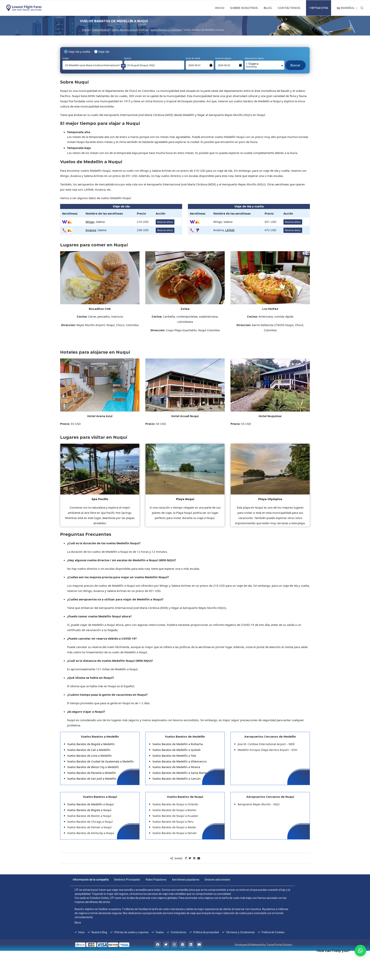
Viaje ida (103, 51)
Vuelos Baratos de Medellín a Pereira (176, 767)
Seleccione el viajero (254, 58)
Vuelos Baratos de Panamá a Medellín (91, 773)
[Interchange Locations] (123, 65)
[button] (360, 950)
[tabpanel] (182, 911)
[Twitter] (166, 944)
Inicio (219, 8)
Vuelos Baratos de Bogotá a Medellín (91, 744)
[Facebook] (158, 944)
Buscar (295, 63)
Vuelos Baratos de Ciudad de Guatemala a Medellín (100, 761)
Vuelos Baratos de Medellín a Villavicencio (179, 761)
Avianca (91, 230)
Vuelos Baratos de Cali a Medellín (88, 750)
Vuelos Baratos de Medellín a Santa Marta (179, 773)
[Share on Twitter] (190, 858)
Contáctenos (289, 8)
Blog (268, 8)
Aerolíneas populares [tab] (185, 879)
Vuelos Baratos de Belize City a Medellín (93, 767)
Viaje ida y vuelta (79, 51)
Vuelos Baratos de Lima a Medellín (89, 755)
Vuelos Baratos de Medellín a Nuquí (90, 804)
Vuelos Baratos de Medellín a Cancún (176, 778)
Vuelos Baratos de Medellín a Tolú (174, 755)
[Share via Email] (198, 858)
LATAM (230, 230)
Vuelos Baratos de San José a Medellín (91, 778)
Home (85, 29)
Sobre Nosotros (244, 8)
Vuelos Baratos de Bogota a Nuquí (89, 810)
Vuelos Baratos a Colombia (166, 29)
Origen (65, 58)
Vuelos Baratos (100, 29)
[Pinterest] (182, 944)
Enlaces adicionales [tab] (217, 879)
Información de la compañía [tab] (91, 879)
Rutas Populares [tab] (156, 879)
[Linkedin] (191, 944)
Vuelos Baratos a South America (130, 29)
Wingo (90, 222)
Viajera (252, 65)
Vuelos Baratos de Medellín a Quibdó (176, 750)
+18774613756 (318, 8)
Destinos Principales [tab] (127, 879)
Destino (127, 58)
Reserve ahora (165, 222)
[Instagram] (174, 944)
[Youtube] (199, 944)
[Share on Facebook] (186, 858)
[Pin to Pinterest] (194, 858)
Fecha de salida (193, 58)
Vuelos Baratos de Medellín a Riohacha (177, 744)
